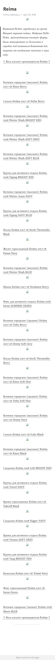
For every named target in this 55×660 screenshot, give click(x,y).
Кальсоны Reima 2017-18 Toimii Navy (25, 573)
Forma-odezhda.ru (11, 14)
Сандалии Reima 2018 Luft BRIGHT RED (27, 468)
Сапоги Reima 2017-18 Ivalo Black (23, 434)
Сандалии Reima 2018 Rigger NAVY (24, 520)
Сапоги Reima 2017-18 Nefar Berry (24, 101)
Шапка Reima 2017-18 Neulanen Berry (26, 286)
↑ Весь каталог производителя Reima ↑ (26, 61)
